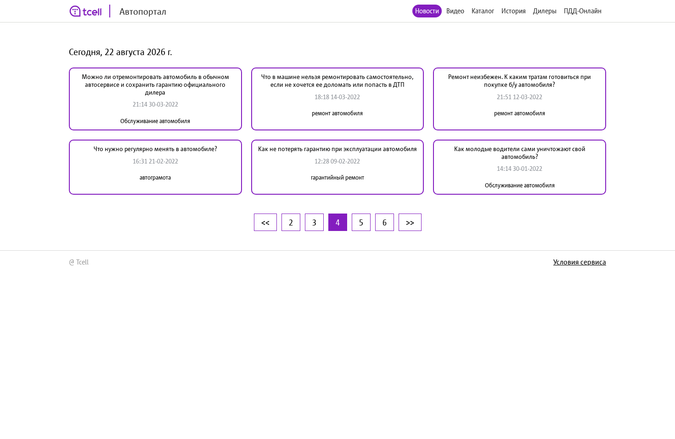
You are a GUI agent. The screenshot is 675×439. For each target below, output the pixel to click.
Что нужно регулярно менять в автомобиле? (155, 148)
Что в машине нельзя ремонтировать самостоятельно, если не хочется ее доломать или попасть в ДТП (337, 80)
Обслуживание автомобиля (155, 121)
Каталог (483, 10)
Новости (427, 10)
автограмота (155, 177)
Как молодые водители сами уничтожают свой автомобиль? (519, 152)
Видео (455, 10)
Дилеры (545, 10)
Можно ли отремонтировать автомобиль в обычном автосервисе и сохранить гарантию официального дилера (155, 84)
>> (410, 222)
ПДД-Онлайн (583, 10)
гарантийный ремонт (337, 177)
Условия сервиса (579, 261)
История (513, 10)
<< (265, 222)
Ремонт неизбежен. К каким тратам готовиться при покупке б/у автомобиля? (519, 80)
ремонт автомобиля (337, 113)
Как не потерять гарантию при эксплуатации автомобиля (337, 148)
